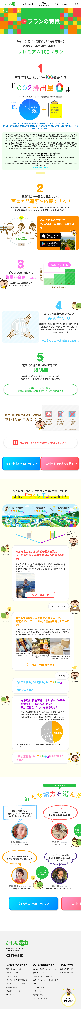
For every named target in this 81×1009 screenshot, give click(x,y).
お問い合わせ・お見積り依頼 (43, 976)
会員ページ (37, 991)
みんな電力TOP (6, 11)
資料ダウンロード (39, 973)
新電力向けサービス (67, 969)
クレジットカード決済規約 (15, 984)
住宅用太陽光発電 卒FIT (68, 973)
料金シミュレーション (44, 4)
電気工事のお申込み (40, 998)
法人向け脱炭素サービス (43, 965)
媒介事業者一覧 (11, 987)
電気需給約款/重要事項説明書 (16, 980)
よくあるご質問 (11, 976)
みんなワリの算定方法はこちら (58, 340)
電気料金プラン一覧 (13, 991)
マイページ (10, 995)
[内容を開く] (40, 173)
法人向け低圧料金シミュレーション (45, 969)
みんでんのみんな (62, 4)
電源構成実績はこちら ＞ (40, 167)
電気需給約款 (38, 995)
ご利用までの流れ (12, 973)
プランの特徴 (28, 4)
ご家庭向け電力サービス (16, 965)
